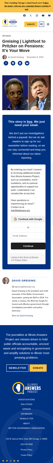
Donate (31, 24)
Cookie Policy (26, 455)
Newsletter (26, 418)
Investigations (26, 399)
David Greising (17, 57)
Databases (26, 414)
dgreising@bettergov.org (25, 287)
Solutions (26, 404)
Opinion (6, 36)
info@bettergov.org (20, 210)
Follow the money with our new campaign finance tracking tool (26, 6)
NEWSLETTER (17, 368)
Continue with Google (30, 219)
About (26, 423)
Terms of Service (30, 257)
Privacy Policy (21, 260)
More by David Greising (22, 315)
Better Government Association (26, 428)
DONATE (38, 368)
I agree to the (17, 257)
